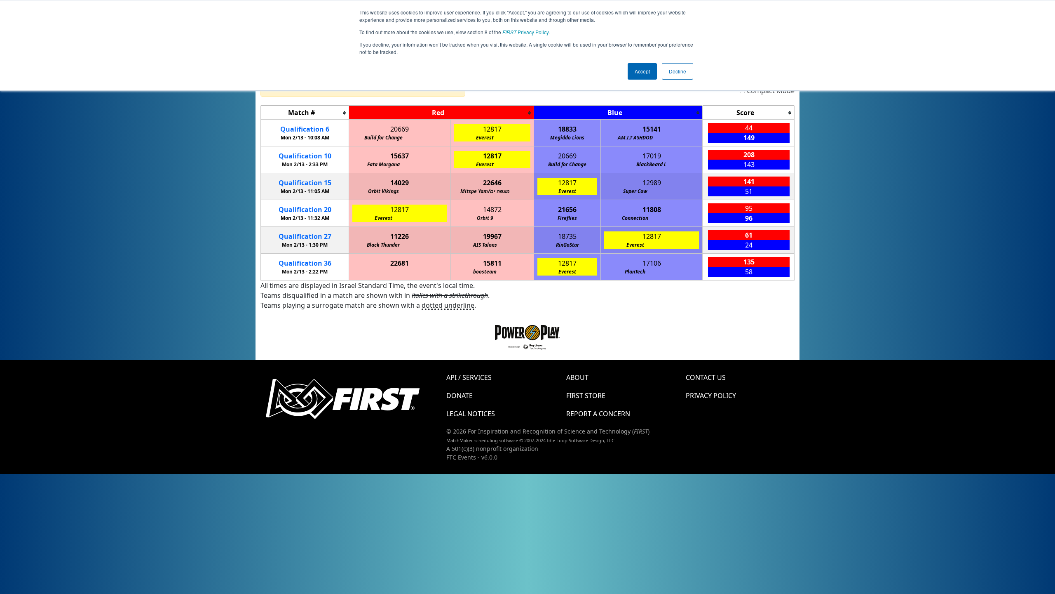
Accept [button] (642, 71)
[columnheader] (305, 113)
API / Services (469, 377)
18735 (567, 236)
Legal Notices (470, 413)
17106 (651, 263)
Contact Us (706, 377)
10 (305, 155)
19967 (492, 236)
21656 (567, 209)
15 (305, 182)
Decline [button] (677, 71)
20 (305, 209)
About (577, 377)
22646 (492, 182)
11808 (651, 209)
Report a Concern (598, 413)
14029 (399, 182)
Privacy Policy (525, 31)
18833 (567, 129)
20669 (399, 129)
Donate (459, 395)
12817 (492, 129)
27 (305, 236)
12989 (651, 182)
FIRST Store (585, 395)
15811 (492, 263)
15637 (399, 155)
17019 (651, 155)
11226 (399, 236)
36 (305, 263)
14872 (492, 209)
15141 (651, 129)
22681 (399, 263)
